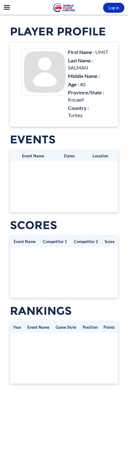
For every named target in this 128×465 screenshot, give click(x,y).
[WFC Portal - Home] (64, 8)
